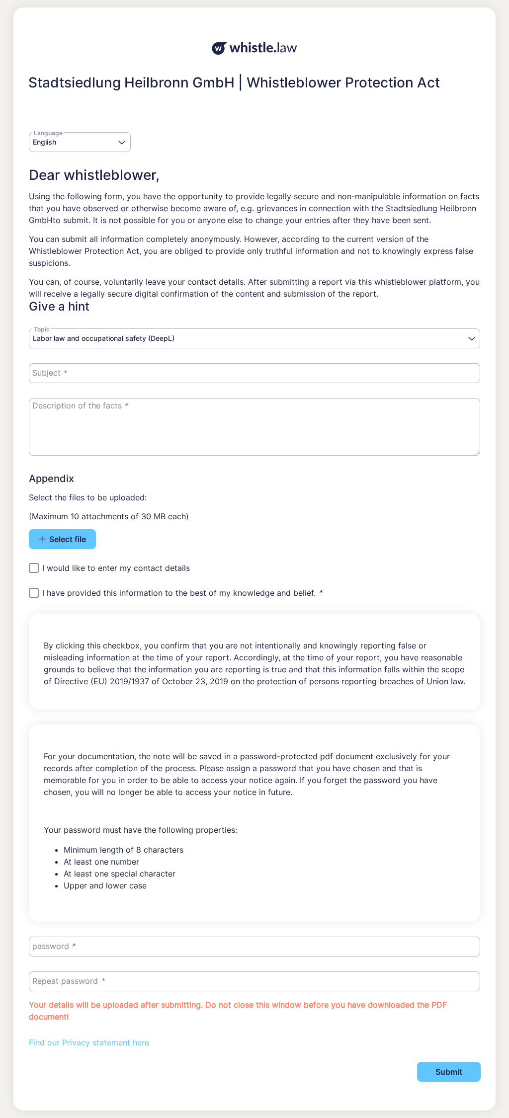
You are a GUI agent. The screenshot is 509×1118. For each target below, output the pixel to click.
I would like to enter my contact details (116, 568)
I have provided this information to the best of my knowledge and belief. (182, 593)
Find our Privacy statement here (89, 1042)
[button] (122, 143)
